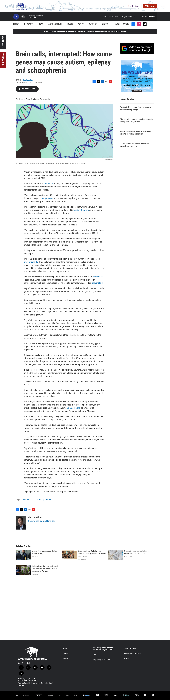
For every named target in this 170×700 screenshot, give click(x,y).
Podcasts (29, 24)
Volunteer (134, 6)
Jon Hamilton (28, 80)
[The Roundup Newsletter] (137, 76)
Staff (95, 654)
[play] (16, 16)
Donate (150, 6)
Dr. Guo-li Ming (73, 408)
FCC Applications (130, 648)
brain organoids (31, 262)
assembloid (97, 283)
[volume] (23, 16)
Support (93, 24)
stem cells (97, 276)
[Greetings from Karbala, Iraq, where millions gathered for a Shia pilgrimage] (69, 555)
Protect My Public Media (132, 653)
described (48, 183)
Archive (126, 659)
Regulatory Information (101, 659)
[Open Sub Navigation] (21, 24)
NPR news (27, 500)
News (41, 24)
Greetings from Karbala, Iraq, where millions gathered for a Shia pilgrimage (92, 553)
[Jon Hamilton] (21, 523)
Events (105, 24)
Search (116, 24)
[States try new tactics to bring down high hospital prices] (115, 555)
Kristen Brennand (81, 210)
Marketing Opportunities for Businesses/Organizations (103, 649)
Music (70, 24)
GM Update (3, 42)
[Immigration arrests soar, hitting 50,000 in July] (23, 555)
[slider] (26, 16)
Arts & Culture (55, 24)
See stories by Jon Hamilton (41, 520)
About (81, 24)
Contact (66, 653)
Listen (16, 24)
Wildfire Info (3, 59)
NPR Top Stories (44, 500)
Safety (126, 24)
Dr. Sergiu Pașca (46, 198)
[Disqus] (85, 609)
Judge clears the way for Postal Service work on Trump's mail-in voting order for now (45, 568)
